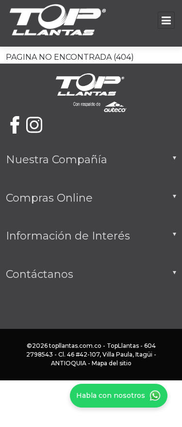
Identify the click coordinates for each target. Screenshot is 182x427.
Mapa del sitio (112, 363)
